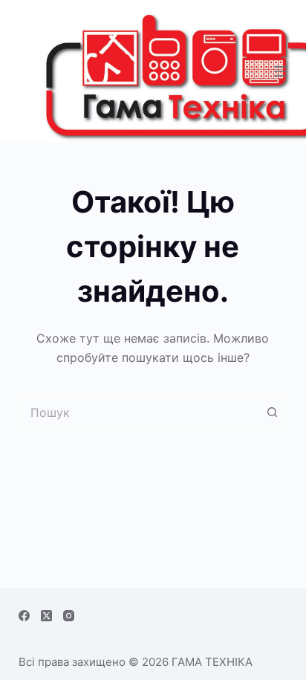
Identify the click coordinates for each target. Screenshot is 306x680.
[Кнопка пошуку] (272, 412)
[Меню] (280, 71)
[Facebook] (24, 615)
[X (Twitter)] (46, 615)
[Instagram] (68, 615)
